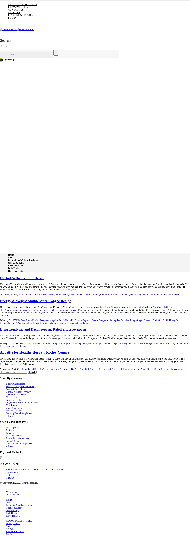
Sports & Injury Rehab (16, 389)
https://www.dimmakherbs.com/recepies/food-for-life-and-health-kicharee (139, 307)
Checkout (10, 477)
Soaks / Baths (12, 441)
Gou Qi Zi (163, 320)
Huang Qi (173, 320)
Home (9, 499)
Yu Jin (154, 294)
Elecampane (79, 343)
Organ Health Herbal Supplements (22, 402)
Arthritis (50, 294)
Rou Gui (63, 323)
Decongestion (65, 343)
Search (32, 372)
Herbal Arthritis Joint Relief (22, 278)
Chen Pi (57, 369)
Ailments (10, 416)
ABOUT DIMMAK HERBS (22, 4)
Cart (8, 475)
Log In (12, 18)
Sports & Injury (13, 510)
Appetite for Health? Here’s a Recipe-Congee (34, 352)
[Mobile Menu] (7, 32)
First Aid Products (14, 410)
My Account (12, 472)
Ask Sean (35, 294)
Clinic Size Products (15, 408)
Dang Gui (84, 369)
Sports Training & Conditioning (21, 386)
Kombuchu (5, 323)
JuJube (136, 369)
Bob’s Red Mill (66, 320)
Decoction (74, 294)
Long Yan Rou (19, 323)
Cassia (95, 320)
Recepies (44, 320)
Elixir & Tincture (14, 435)
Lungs (114, 343)
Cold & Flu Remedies (16, 394)
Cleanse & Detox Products (18, 392)
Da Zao (120, 320)
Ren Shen (44, 323)
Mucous (132, 343)
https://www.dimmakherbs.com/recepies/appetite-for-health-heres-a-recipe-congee (38, 310)
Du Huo (84, 294)
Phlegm (149, 343)
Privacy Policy (18, 7)
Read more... (174, 294)
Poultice (134, 294)
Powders (10, 433)
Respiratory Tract (162, 343)
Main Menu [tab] (11, 492)
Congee (102, 320)
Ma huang (123, 343)
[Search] (55, 53)
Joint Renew (113, 294)
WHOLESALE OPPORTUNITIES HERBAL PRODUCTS (35, 469)
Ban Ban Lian (43, 343)
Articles (14, 12)
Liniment (125, 294)
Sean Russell (25, 294)
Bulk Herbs (11, 513)
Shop (8, 502)
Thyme (175, 343)
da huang (111, 320)
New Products (12, 405)
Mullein (141, 343)
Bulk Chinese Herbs (15, 384)
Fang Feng (94, 294)
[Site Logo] (17, 29)
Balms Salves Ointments (17, 438)
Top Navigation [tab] (13, 494)
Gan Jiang (130, 320)
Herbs (44, 294)
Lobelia (106, 343)
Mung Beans (33, 323)
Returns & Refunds (21, 15)
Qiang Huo (144, 294)
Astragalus (53, 320)
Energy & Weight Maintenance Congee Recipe (35, 301)
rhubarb (54, 323)
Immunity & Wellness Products (20, 505)
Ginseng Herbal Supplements (19, 413)
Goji (155, 320)
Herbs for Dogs (15, 271)
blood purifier (62, 294)
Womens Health (13, 400)
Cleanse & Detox (14, 507)
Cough (55, 343)
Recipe (157, 369)
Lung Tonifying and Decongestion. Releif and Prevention (43, 329)
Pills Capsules (12, 427)
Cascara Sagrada (82, 320)
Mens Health (12, 397)
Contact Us (16, 9)
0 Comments (162, 294)
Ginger (103, 294)
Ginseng (148, 320)
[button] (5, 40)
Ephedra (90, 343)
